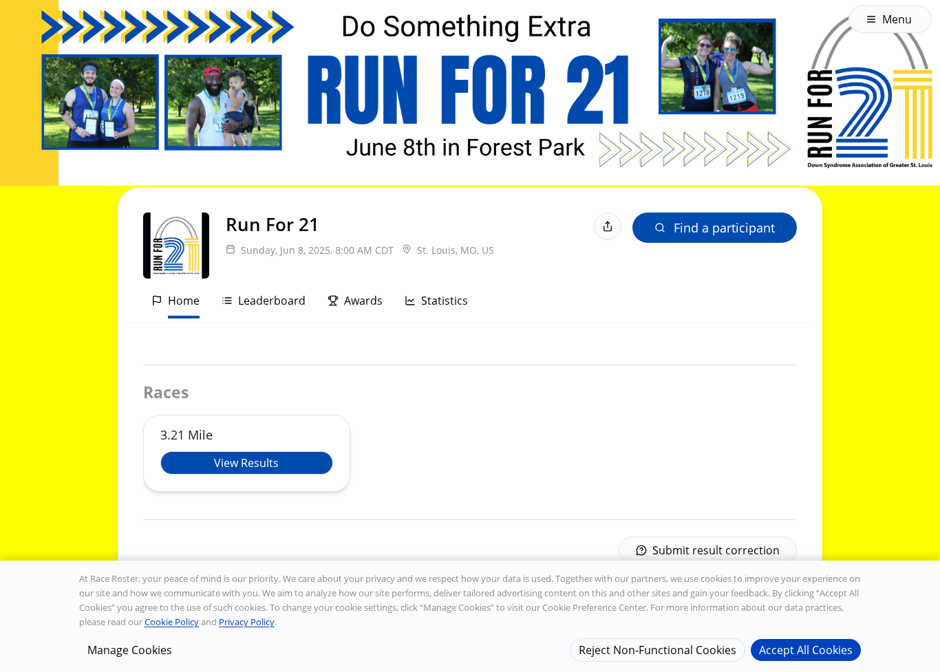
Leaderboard (272, 300)
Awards (363, 300)
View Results (246, 462)
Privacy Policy (247, 622)
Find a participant (724, 227)
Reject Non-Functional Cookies (657, 649)
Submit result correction (716, 550)
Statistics (444, 300)
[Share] (607, 226)
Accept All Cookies (806, 649)
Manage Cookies (129, 649)
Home (184, 300)
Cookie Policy (172, 622)
